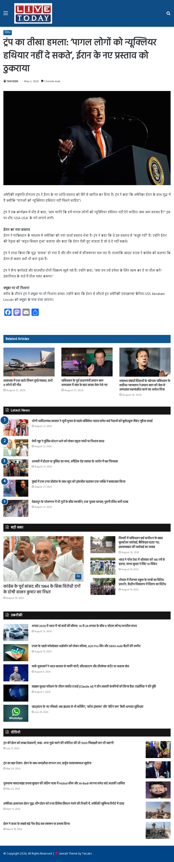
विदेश (7, 32)
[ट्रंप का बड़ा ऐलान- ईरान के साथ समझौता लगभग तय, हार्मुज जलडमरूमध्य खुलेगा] (158, 769)
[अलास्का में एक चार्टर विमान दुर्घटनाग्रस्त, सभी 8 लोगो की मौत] (29, 362)
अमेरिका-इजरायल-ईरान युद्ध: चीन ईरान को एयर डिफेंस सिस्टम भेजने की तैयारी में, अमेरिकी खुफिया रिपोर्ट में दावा (63, 803)
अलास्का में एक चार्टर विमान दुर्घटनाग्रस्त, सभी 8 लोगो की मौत (28, 383)
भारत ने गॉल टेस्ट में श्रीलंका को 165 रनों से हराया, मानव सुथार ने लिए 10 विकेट (142, 562)
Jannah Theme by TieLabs (75, 853)
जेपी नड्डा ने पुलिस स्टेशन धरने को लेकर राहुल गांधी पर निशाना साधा (68, 441)
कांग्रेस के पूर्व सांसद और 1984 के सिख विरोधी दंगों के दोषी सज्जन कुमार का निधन (42, 589)
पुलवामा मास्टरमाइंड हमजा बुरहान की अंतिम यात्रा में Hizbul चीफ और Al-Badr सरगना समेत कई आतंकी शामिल (64, 783)
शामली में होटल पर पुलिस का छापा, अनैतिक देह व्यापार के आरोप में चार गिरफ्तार (75, 461)
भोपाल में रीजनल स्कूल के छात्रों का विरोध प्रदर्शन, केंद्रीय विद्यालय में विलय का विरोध (142, 582)
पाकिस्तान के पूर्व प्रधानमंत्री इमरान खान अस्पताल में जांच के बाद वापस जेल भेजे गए (84, 383)
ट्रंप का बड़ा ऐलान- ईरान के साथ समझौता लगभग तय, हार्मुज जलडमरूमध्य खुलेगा (47, 763)
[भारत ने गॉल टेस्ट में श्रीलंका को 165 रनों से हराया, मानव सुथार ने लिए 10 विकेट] (102, 566)
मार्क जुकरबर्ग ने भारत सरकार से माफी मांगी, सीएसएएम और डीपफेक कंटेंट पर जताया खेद (80, 666)
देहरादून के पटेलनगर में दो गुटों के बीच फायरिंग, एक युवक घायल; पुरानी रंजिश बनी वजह (80, 502)
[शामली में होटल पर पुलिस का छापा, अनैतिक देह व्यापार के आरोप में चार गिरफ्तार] (15, 467)
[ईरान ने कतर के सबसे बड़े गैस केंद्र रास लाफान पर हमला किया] (158, 830)
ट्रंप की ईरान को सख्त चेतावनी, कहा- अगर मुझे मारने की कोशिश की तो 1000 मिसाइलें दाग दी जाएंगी (58, 743)
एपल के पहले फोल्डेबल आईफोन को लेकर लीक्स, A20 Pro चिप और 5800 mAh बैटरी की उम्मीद (86, 646)
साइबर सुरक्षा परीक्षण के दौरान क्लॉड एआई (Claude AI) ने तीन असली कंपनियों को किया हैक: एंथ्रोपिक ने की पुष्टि (94, 686)
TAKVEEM (12, 81)
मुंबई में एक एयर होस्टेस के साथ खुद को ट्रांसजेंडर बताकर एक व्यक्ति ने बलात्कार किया (78, 481)
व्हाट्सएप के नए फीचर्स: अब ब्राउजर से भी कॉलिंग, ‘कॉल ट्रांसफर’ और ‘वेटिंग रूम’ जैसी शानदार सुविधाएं (87, 707)
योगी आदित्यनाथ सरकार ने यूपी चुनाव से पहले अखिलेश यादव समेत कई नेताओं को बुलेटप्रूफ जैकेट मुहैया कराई (92, 421)
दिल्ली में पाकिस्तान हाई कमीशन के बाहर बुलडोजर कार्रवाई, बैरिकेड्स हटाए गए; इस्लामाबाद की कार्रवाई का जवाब (141, 543)
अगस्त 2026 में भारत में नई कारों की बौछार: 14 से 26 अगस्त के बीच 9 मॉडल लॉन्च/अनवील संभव (84, 626)
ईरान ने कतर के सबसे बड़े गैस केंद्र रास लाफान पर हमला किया (36, 824)
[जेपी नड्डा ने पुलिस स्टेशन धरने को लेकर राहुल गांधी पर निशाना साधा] (15, 447)
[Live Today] (33, 13)
